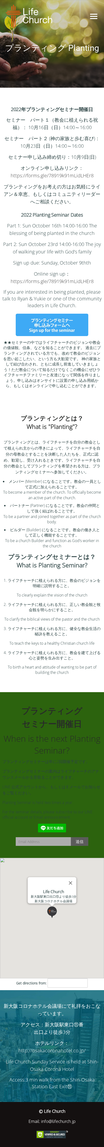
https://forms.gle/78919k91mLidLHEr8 (52, 175)
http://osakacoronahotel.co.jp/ (52, 1050)
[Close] (70, 883)
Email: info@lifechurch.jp (52, 1121)
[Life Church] (42, 16)
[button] (58, 918)
